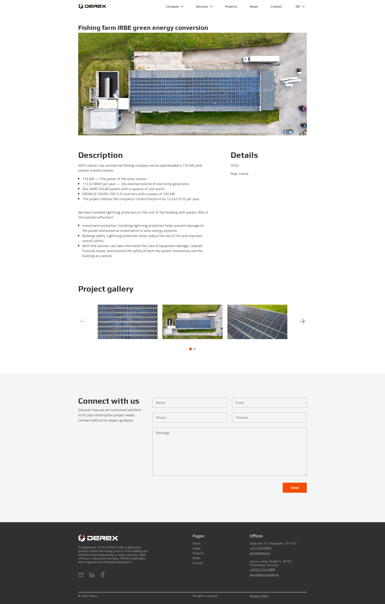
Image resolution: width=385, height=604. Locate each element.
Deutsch (301, 23)
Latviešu (301, 16)
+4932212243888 (262, 569)
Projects (231, 6)
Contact (276, 6)
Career (196, 548)
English (300, 31)
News (254, 6)
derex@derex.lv (260, 553)
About (196, 543)
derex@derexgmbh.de (264, 575)
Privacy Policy (259, 596)
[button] (302, 311)
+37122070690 (260, 548)
